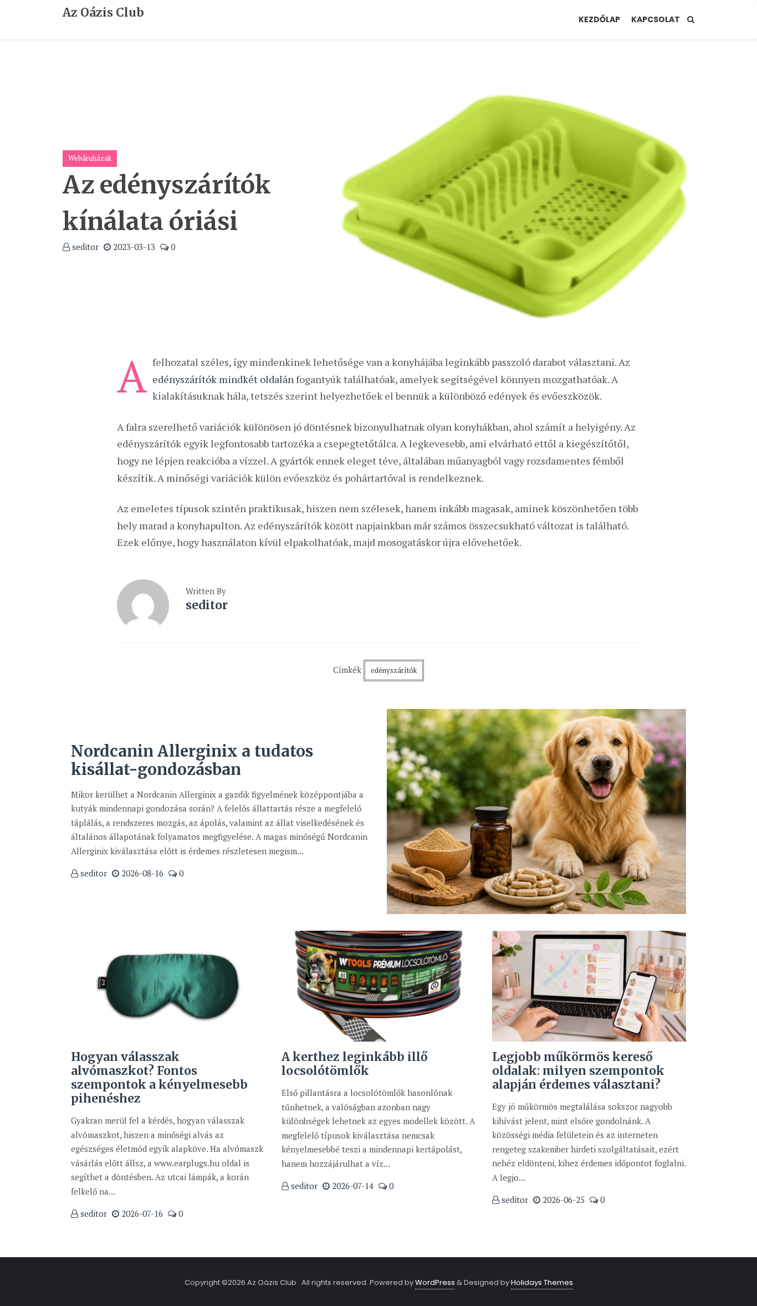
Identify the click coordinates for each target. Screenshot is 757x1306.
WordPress (435, 1282)
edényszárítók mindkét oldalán (223, 379)
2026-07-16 (141, 1213)
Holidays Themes (542, 1282)
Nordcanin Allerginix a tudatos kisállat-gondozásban (192, 760)
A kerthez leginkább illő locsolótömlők (355, 1063)
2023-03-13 (133, 246)
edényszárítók (394, 670)
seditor (84, 246)
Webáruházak (89, 158)
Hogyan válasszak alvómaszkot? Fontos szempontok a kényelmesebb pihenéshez (159, 1077)
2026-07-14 (352, 1185)
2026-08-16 (141, 873)
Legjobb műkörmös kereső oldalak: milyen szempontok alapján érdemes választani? (578, 1070)
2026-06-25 (562, 1199)
